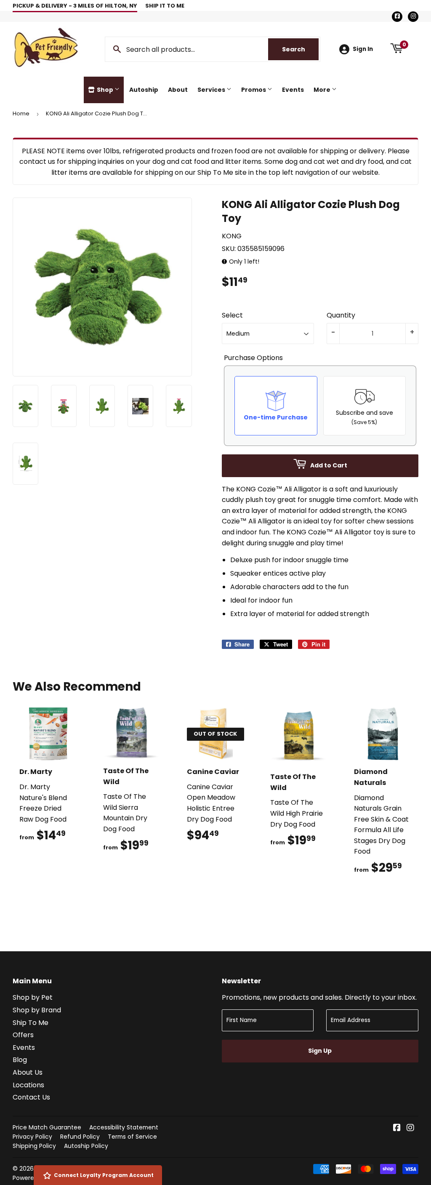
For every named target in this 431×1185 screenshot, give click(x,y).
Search (300, 49)
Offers (23, 1035)
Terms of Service (132, 1136)
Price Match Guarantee (47, 1127)
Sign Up (320, 1050)
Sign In (363, 49)
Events (293, 89)
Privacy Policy (32, 1136)
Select (232, 315)
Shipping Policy (34, 1146)
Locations (28, 1085)
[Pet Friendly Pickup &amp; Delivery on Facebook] (397, 1128)
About (178, 89)
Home (21, 113)
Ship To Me (30, 1023)
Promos (254, 89)
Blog (20, 1060)
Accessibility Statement (123, 1127)
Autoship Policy (86, 1146)
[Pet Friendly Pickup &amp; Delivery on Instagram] (410, 1128)
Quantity (341, 315)
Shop (105, 89)
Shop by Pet (33, 997)
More (323, 89)
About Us (28, 1072)
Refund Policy (80, 1136)
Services (211, 89)
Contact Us (31, 1097)
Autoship (143, 89)
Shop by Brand (37, 1010)
